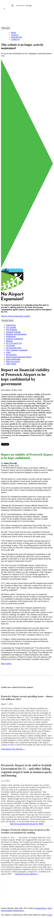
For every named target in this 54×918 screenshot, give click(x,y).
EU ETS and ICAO (14, 343)
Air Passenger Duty (14, 348)
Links (8, 352)
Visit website (15, 316)
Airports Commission (14, 339)
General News (40, 908)
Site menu (5, 28)
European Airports (13, 332)
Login (49, 915)
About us (14, 35)
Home (13, 32)
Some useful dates (13, 359)
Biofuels (9, 341)
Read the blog (16, 37)
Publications (11, 336)
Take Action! (11, 364)
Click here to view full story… (13, 749)
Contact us (15, 39)
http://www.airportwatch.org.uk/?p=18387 (27, 824)
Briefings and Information (16, 334)
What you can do (13, 361)
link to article (6, 663)
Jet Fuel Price (11, 355)
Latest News (11, 325)
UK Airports (11, 327)
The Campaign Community (17, 350)
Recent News (18, 910)
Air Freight (10, 345)
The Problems (11, 330)
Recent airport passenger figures (18, 357)
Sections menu (7, 321)
